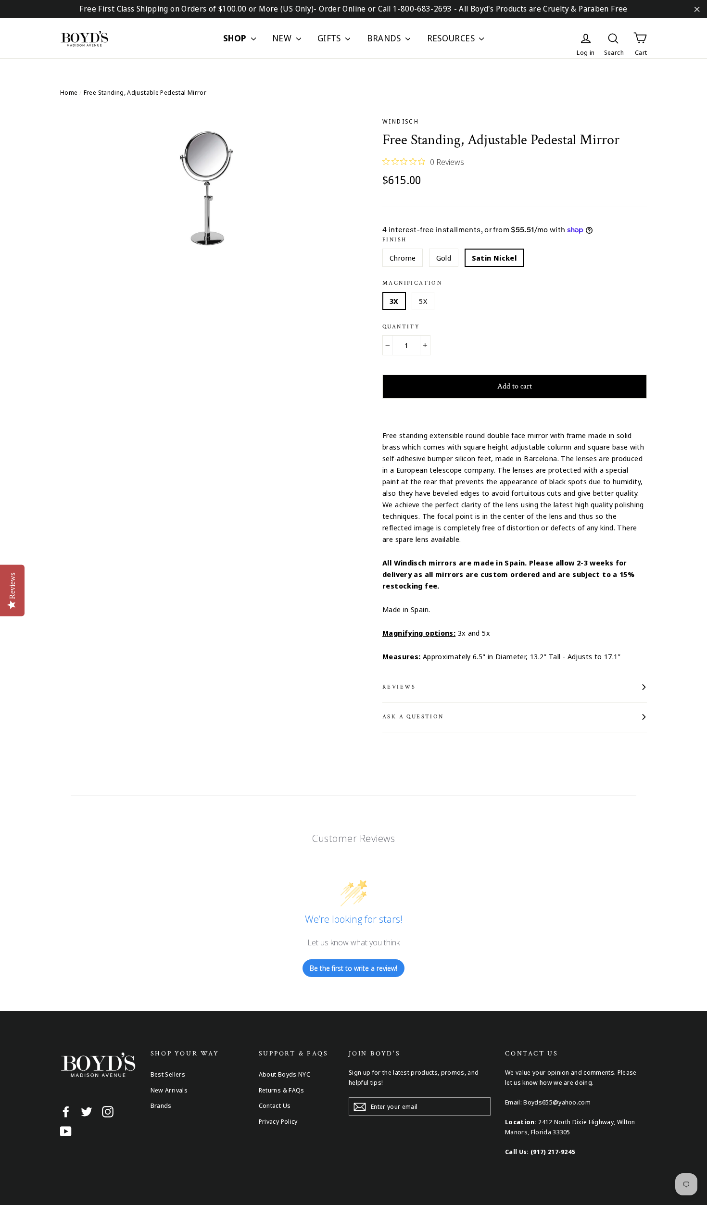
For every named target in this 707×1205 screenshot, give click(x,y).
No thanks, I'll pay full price (353, 723)
